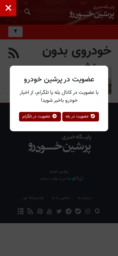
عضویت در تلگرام (37, 116)
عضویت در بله (78, 116)
